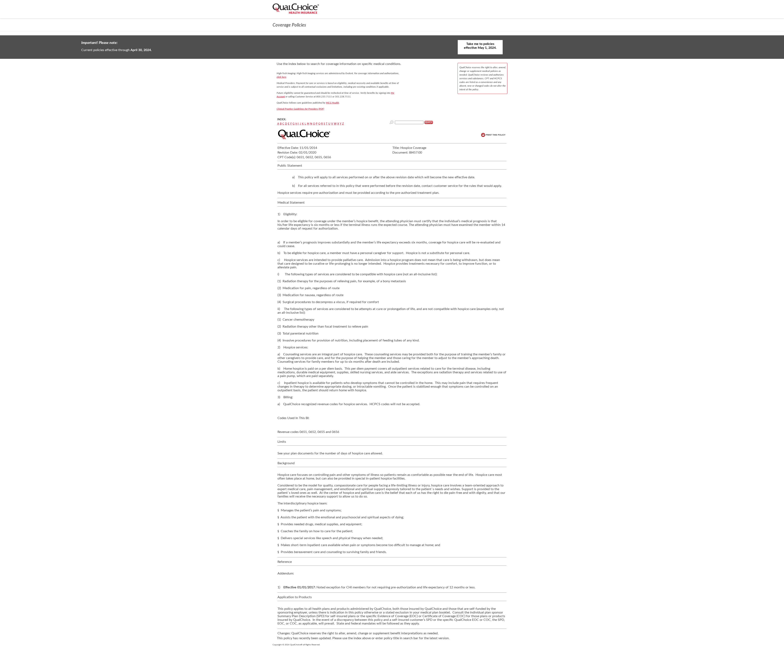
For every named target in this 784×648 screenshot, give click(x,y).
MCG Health (332, 102)
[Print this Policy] (493, 134)
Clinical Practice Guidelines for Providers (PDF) (300, 109)
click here (281, 77)
